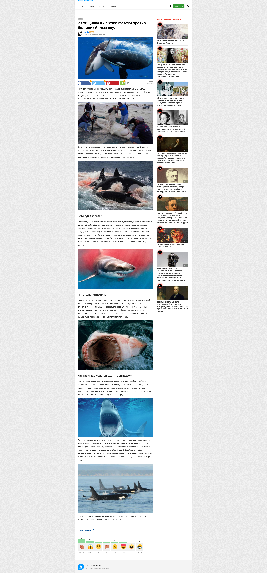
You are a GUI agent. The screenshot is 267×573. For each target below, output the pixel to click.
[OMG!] (90, 547)
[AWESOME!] (82, 547)
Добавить (179, 6)
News (80, 18)
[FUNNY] (139, 547)
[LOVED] (123, 547)
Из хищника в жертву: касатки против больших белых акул (112, 25)
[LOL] (131, 547)
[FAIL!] (106, 547)
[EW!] (115, 547)
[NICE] (98, 547)
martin (86, 32)
